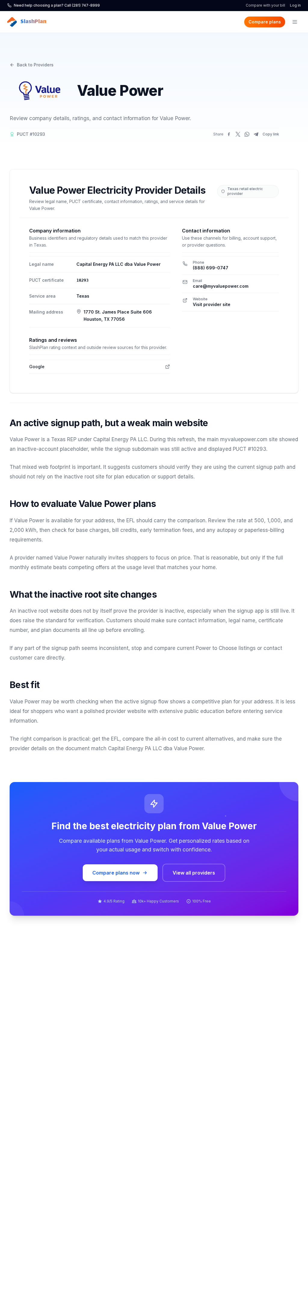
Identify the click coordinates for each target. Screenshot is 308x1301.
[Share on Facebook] (229, 134)
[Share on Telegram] (256, 134)
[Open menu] (295, 22)
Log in (295, 5)
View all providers (194, 873)
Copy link (271, 134)
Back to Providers (35, 64)
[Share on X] (238, 134)
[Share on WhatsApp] (247, 134)
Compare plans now (116, 873)
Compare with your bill (265, 5)
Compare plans (264, 21)
